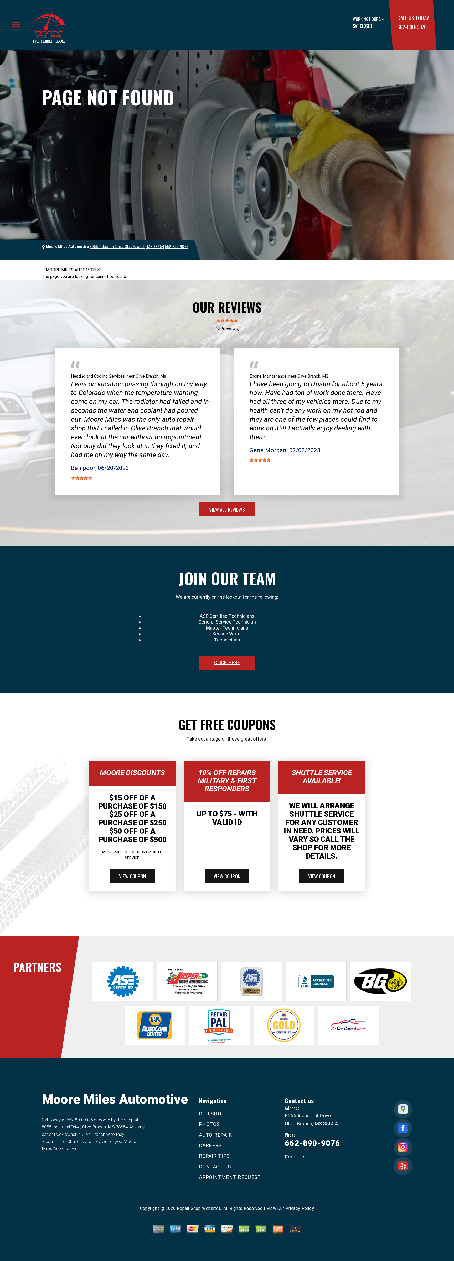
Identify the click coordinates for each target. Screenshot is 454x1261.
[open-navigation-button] (16, 24)
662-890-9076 (411, 27)
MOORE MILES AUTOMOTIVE (73, 269)
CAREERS (210, 1145)
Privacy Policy (299, 1208)
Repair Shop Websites (199, 1208)
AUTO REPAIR (215, 1135)
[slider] (227, 320)
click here (227, 662)
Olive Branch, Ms (151, 376)
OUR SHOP (212, 1114)
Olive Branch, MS (312, 376)
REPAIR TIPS (214, 1156)
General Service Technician (227, 622)
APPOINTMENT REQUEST (230, 1177)
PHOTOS (209, 1124)
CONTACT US (215, 1167)
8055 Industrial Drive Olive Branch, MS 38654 (127, 247)
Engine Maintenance (268, 376)
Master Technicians (227, 628)
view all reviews (227, 509)
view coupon (132, 876)
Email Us (295, 1156)
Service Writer (227, 633)
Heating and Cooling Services (98, 376)
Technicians (227, 639)
